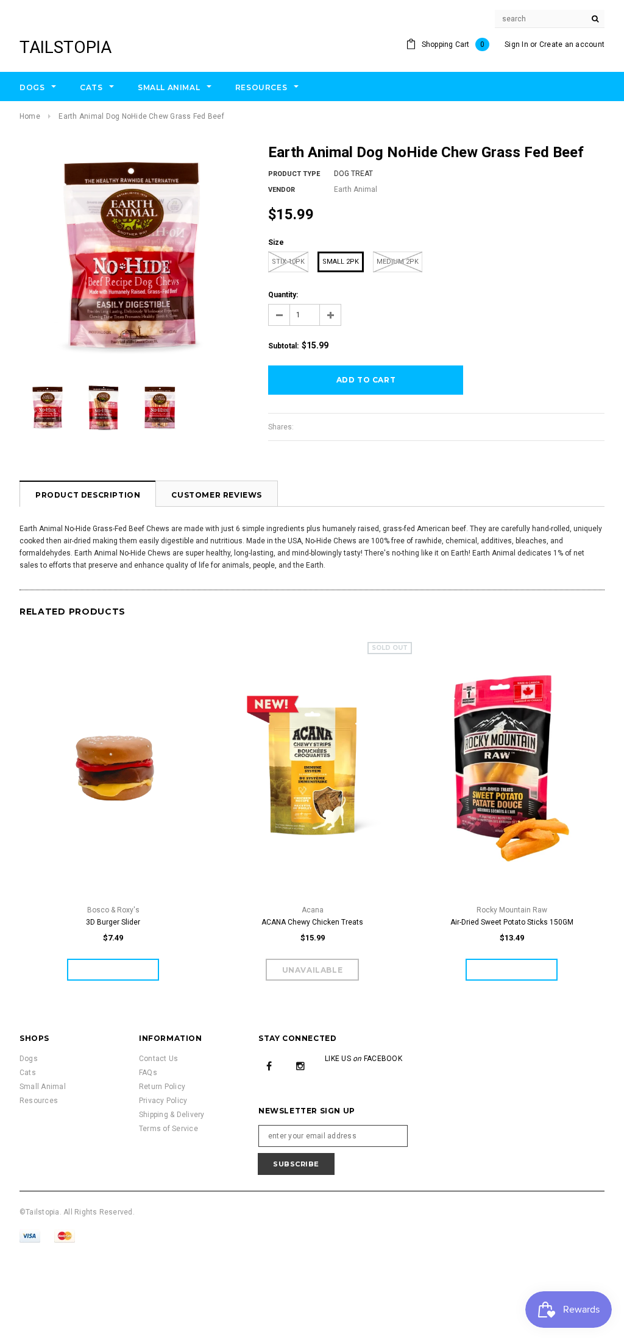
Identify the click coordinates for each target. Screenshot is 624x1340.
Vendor (281, 190)
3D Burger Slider (113, 922)
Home (30, 116)
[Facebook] (269, 1066)
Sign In (516, 44)
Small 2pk (340, 262)
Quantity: (283, 295)
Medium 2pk (398, 262)
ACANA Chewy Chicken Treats (312, 922)
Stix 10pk (288, 262)
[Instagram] (300, 1066)
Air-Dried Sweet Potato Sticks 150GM (511, 922)
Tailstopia (66, 47)
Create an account (571, 44)
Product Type (294, 174)
